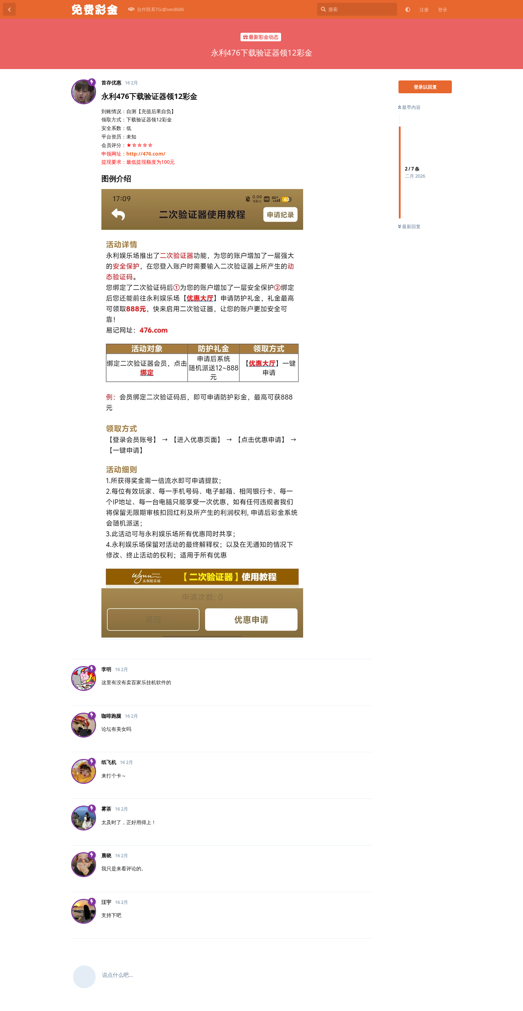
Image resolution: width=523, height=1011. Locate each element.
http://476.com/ (145, 153)
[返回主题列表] (9, 9)
